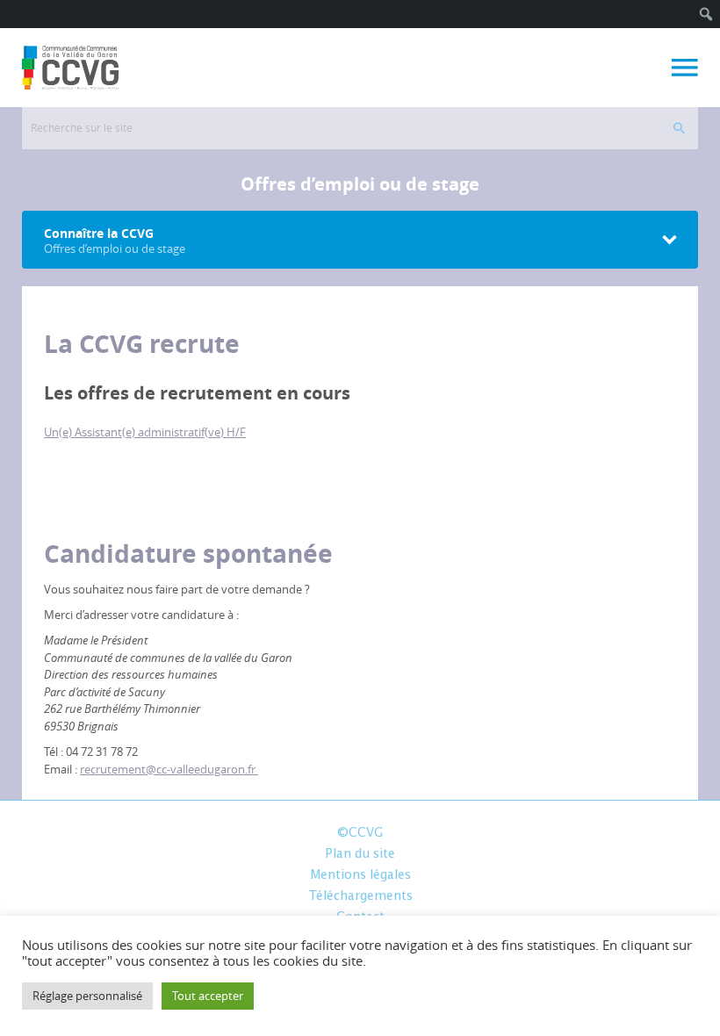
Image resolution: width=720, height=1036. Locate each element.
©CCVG (360, 833)
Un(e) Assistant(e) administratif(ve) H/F (145, 432)
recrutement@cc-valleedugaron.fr (169, 769)
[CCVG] (70, 68)
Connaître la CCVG (114, 240)
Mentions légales (360, 875)
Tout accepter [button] (207, 996)
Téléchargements (360, 896)
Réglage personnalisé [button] (87, 996)
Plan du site (360, 854)
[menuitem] (706, 14)
